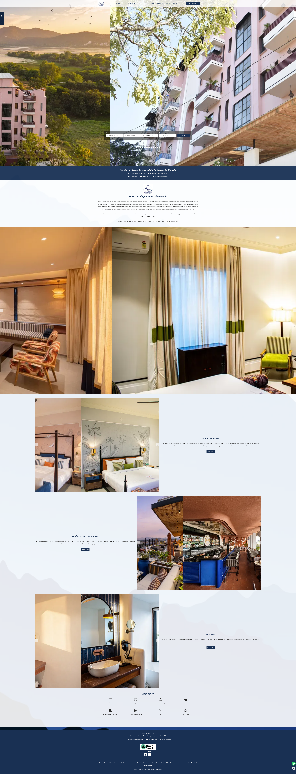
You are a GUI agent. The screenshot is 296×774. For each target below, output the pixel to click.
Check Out (125, 132)
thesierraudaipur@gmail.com (135, 739)
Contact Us (151, 762)
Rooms (118, 3)
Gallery (175, 3)
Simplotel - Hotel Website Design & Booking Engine (150, 769)
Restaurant (131, 3)
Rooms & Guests (145, 132)
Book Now (192, 3)
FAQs (167, 762)
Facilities (139, 3)
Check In (108, 132)
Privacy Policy (186, 762)
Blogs (162, 762)
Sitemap (136, 769)
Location (167, 3)
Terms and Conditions (175, 762)
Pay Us (158, 762)
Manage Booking (180, 137)
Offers (124, 3)
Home (100, 762)
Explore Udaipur (149, 3)
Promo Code (162, 132)
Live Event (160, 3)
